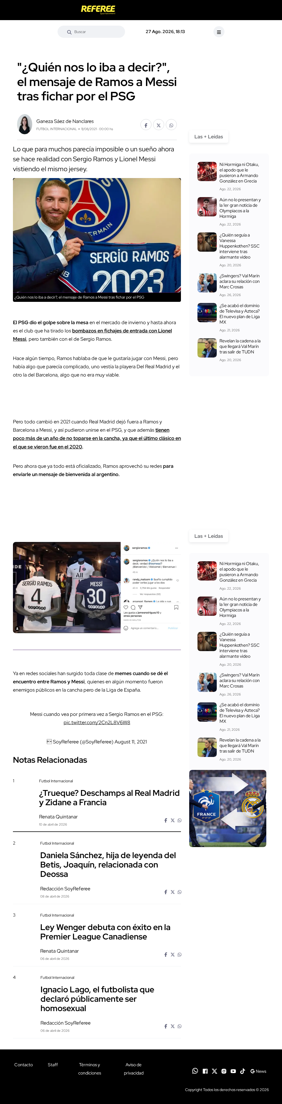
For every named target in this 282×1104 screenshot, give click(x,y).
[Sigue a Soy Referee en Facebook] (205, 1071)
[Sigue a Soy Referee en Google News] (258, 1071)
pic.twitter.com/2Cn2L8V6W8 (97, 722)
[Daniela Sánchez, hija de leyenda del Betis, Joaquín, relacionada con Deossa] (227, 870)
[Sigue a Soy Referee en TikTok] (242, 1071)
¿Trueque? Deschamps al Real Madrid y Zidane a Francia (109, 797)
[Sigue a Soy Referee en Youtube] (233, 1071)
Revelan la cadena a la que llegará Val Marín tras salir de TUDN (240, 346)
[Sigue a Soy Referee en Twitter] (214, 1071)
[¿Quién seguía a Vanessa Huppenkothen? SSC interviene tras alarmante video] (207, 242)
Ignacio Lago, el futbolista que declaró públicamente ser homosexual (97, 998)
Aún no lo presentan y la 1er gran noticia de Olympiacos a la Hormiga (240, 208)
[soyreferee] (98, 10)
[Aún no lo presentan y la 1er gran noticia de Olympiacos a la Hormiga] (207, 206)
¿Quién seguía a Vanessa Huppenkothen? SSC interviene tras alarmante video (239, 246)
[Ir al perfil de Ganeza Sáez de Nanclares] (24, 123)
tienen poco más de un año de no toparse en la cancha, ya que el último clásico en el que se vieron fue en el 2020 (97, 438)
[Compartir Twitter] (158, 124)
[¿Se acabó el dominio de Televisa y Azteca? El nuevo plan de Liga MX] (207, 312)
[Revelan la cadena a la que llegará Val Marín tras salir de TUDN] (207, 348)
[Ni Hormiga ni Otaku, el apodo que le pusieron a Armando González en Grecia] (207, 171)
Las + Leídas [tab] (208, 136)
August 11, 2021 (131, 741)
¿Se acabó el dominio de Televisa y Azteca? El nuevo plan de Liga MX (239, 314)
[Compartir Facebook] (145, 124)
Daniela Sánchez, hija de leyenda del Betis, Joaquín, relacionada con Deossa (108, 864)
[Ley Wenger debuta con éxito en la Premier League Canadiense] (227, 942)
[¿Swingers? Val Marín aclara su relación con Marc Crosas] (207, 282)
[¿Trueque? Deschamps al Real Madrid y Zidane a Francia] (227, 808)
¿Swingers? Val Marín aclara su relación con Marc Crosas (239, 281)
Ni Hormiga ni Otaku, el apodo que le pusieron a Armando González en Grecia (239, 173)
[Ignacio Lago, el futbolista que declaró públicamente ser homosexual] (227, 1005)
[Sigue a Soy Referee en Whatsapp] (195, 1070)
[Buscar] (69, 32)
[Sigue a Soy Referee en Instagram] (224, 1071)
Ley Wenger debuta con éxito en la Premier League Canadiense (105, 931)
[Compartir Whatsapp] (171, 124)
